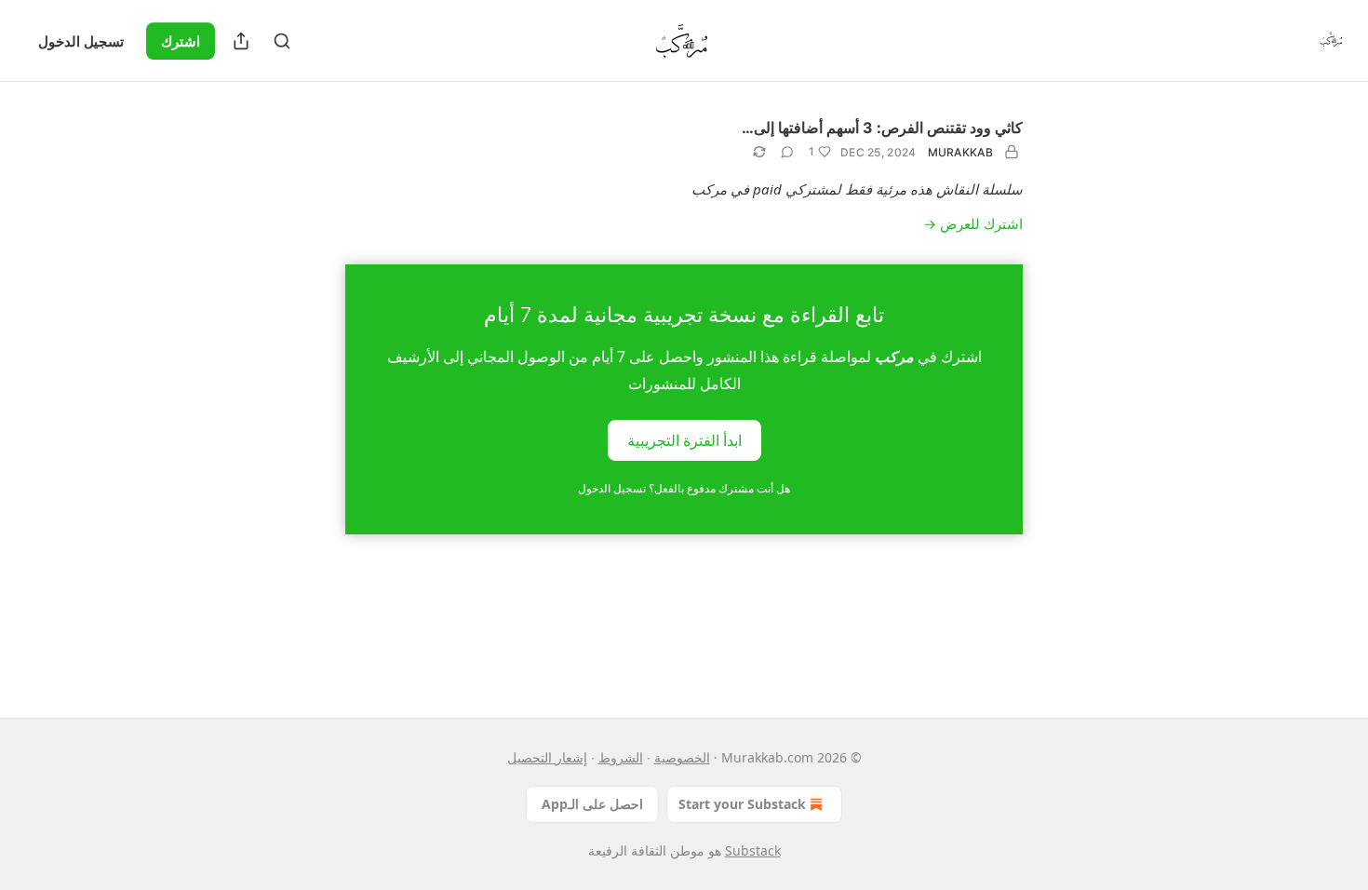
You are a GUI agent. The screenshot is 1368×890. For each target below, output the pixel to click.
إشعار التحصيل (547, 757)
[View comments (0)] (787, 152)
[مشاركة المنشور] (241, 41)
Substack (753, 850)
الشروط (620, 757)
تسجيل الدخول (81, 41)
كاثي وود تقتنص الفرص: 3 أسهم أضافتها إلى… (882, 127)
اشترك (180, 41)
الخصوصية (682, 757)
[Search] (282, 41)
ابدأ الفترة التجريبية (684, 439)
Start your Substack (742, 804)
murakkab (960, 152)
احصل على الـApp (592, 804)
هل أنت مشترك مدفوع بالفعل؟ (684, 488)
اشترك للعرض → (973, 223)
